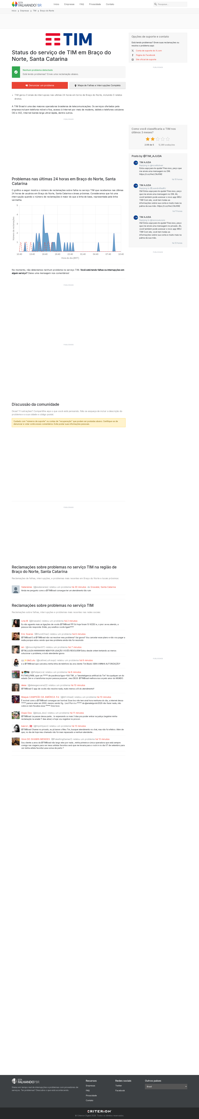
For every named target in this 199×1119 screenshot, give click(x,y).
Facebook (120, 1090)
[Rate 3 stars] (158, 139)
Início (56, 4)
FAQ (82, 4)
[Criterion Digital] (99, 1111)
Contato (110, 4)
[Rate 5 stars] (168, 139)
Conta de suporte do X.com (149, 50)
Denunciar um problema (41, 85)
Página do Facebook (145, 55)
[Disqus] (68, 463)
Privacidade (95, 4)
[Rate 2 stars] (153, 139)
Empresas (69, 4)
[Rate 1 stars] (148, 139)
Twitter (118, 1085)
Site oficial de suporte (146, 59)
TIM (34, 10)
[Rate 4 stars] (163, 139)
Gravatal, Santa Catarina (103, 587)
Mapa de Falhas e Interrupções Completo (99, 85)
